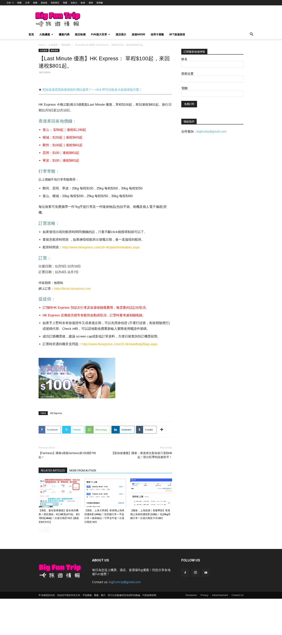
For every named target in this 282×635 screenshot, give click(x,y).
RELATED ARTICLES (53, 470)
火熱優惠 (44, 34)
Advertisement (220, 595)
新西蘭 (99, 2)
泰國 (35, 2)
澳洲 (91, 2)
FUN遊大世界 (99, 34)
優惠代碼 (64, 34)
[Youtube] (206, 573)
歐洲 (83, 2)
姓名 (184, 59)
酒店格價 (80, 34)
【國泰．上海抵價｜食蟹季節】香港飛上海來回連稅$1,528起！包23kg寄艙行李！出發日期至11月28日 (150, 514)
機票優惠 (66, 45)
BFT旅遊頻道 (177, 34)
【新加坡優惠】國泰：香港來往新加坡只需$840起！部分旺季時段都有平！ (141, 455)
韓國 (19, 2)
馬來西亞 (55, 2)
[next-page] (47, 529)
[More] (162, 430)
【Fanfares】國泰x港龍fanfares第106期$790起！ (67, 455)
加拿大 (74, 2)
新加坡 (44, 2)
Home (42, 45)
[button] (251, 34)
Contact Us (237, 595)
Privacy (204, 595)
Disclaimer (191, 595)
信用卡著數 (157, 34)
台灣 (27, 2)
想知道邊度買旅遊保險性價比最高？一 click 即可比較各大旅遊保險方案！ (92, 89)
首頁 (31, 34)
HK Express (56, 413)
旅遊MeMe (138, 34)
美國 (65, 2)
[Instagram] (195, 573)
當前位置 (187, 73)
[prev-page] (41, 529)
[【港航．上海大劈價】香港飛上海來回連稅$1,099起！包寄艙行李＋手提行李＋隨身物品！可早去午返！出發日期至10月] (105, 492)
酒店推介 (121, 34)
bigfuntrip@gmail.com (211, 131)
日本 (9, 2)
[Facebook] (185, 573)
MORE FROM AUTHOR (82, 470)
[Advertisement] (161, 19)
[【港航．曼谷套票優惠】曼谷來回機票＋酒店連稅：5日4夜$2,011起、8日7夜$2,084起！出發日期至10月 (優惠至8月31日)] (59, 492)
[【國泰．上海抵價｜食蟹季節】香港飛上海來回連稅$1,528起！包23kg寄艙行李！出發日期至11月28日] (151, 492)
